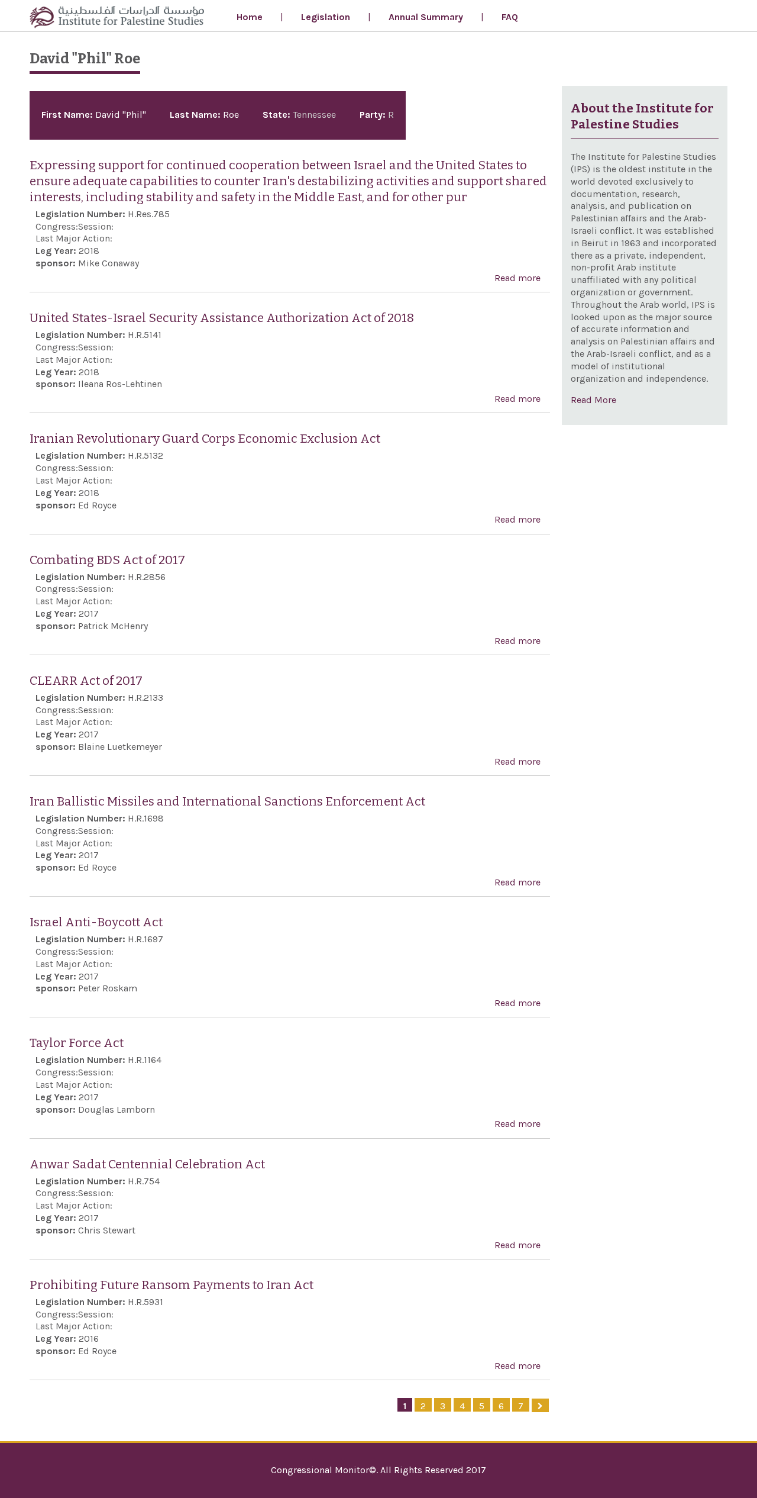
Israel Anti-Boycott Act (96, 922)
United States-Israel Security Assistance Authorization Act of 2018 (222, 318)
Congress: (56, 226)
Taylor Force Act (77, 1043)
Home (250, 16)
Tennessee (314, 114)
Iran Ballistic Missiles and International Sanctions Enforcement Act (227, 801)
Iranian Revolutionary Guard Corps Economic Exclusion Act (205, 438)
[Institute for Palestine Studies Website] (117, 18)
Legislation (325, 16)
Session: (96, 226)
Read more (517, 279)
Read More (593, 399)
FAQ (510, 16)
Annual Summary (426, 16)
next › (540, 1405)
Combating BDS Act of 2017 (107, 560)
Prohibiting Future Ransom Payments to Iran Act (171, 1285)
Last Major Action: (73, 238)
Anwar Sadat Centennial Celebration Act (147, 1164)
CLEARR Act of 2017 (86, 681)
